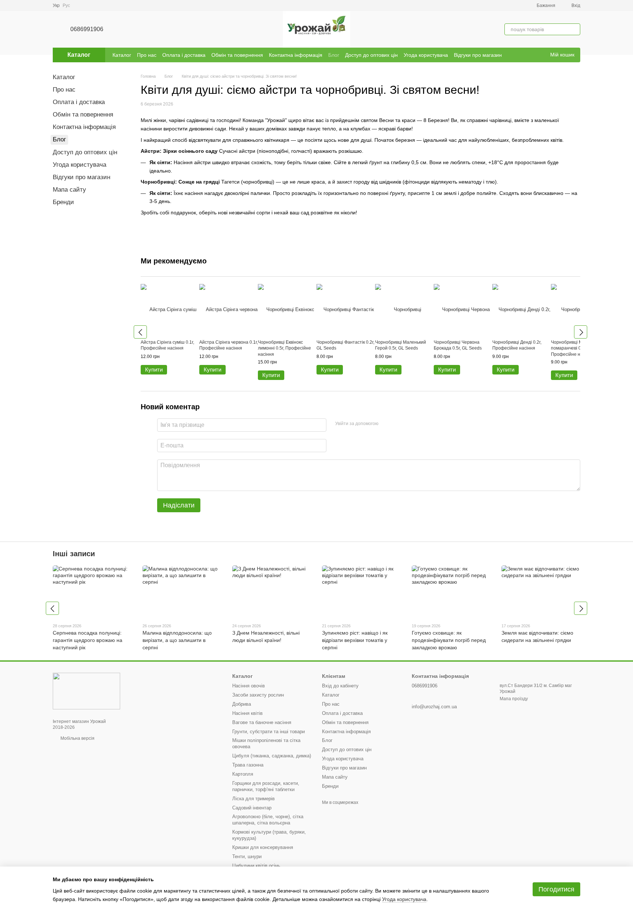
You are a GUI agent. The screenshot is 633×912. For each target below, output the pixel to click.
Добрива (241, 704)
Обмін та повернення (237, 55)
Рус (66, 5)
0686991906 (86, 29)
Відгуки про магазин (478, 55)
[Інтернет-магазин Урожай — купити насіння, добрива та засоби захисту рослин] (86, 690)
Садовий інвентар (251, 808)
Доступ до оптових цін (371, 55)
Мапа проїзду (514, 698)
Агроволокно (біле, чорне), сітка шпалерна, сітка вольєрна (267, 820)
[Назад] (140, 332)
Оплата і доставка (184, 55)
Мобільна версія (77, 738)
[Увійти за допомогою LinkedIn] (410, 424)
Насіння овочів (248, 685)
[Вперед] (580, 332)
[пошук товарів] (574, 29)
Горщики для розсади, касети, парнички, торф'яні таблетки (265, 786)
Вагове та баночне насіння (261, 722)
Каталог (121, 55)
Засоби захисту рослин (258, 695)
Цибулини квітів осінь (256, 865)
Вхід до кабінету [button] (340, 685)
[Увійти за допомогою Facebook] (386, 424)
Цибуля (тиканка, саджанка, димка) (271, 755)
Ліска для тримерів (253, 798)
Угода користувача (426, 55)
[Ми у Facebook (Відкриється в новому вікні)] (530, 55)
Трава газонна (247, 765)
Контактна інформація (295, 55)
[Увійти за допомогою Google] (398, 424)
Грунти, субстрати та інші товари (268, 731)
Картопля (242, 774)
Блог (333, 55)
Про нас (146, 55)
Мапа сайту (69, 189)
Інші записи (74, 554)
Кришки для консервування (262, 847)
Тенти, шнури (247, 856)
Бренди (63, 202)
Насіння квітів (247, 713)
